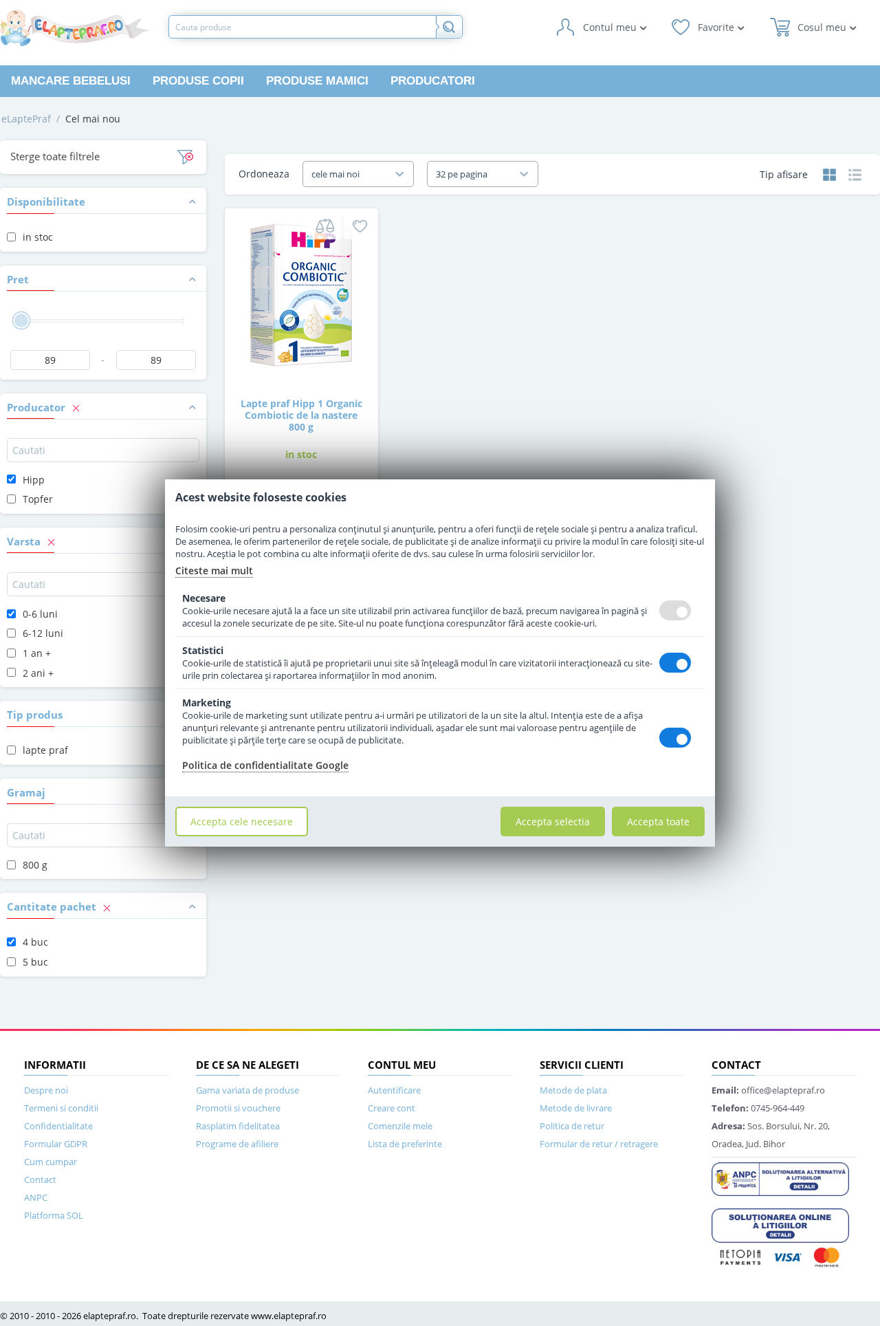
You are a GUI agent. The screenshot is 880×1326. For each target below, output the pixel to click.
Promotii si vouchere (238, 1108)
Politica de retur (572, 1126)
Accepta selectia (553, 821)
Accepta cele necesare (241, 821)
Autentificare (394, 1090)
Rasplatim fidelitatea (238, 1126)
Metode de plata (573, 1090)
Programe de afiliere (237, 1144)
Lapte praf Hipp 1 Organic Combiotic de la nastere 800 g (301, 415)
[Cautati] (449, 27)
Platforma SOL (53, 1215)
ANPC (35, 1197)
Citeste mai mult (214, 570)
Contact (40, 1179)
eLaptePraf (26, 118)
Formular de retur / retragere (599, 1144)
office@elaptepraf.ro (768, 1090)
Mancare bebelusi (71, 80)
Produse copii (198, 80)
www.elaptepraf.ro (289, 1315)
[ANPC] (780, 1178)
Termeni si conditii (61, 1108)
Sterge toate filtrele (55, 156)
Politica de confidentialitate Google (265, 765)
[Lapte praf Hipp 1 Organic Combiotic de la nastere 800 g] (301, 294)
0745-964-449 (758, 1108)
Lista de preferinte (405, 1144)
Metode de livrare (576, 1108)
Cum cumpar (50, 1161)
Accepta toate (658, 821)
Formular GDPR (55, 1144)
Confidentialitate (58, 1126)
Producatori (432, 80)
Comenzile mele (400, 1126)
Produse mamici (317, 80)
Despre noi (46, 1090)
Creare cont (391, 1108)
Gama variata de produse (247, 1090)
